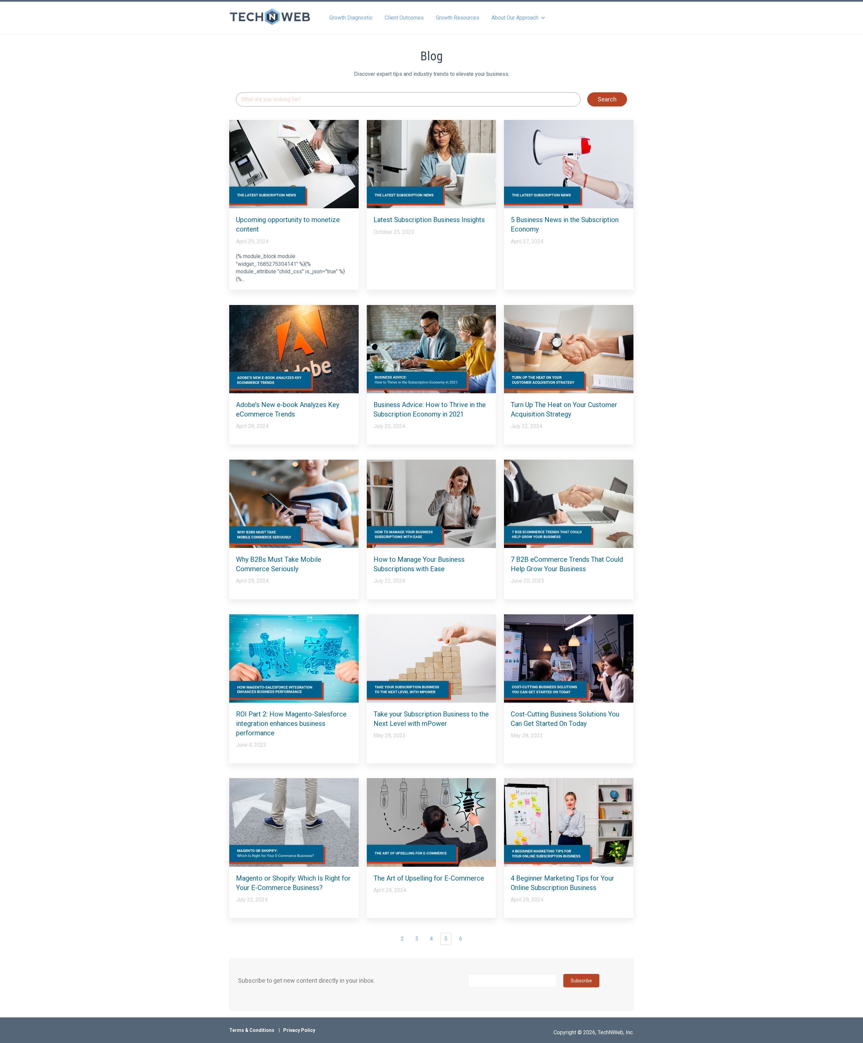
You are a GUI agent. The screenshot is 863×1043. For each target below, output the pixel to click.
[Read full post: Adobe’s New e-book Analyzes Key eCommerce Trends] (294, 349)
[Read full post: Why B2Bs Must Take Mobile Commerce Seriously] (294, 504)
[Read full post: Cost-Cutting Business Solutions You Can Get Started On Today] (568, 658)
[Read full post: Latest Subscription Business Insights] (431, 164)
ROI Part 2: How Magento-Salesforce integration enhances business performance (291, 723)
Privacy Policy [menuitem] (299, 1030)
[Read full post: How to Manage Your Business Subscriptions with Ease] (431, 504)
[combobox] (408, 99)
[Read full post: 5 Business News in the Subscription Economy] (568, 164)
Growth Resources (457, 17)
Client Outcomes (404, 17)
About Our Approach (515, 17)
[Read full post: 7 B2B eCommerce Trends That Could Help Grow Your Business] (568, 504)
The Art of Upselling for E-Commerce (429, 878)
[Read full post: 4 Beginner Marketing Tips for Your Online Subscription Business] (568, 822)
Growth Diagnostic (351, 17)
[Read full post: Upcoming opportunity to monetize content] (294, 164)
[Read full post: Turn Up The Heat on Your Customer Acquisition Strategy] (568, 349)
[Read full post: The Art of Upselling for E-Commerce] (431, 822)
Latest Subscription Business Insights (429, 220)
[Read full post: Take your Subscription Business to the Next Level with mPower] (431, 658)
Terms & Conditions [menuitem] (251, 1030)
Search (607, 99)
